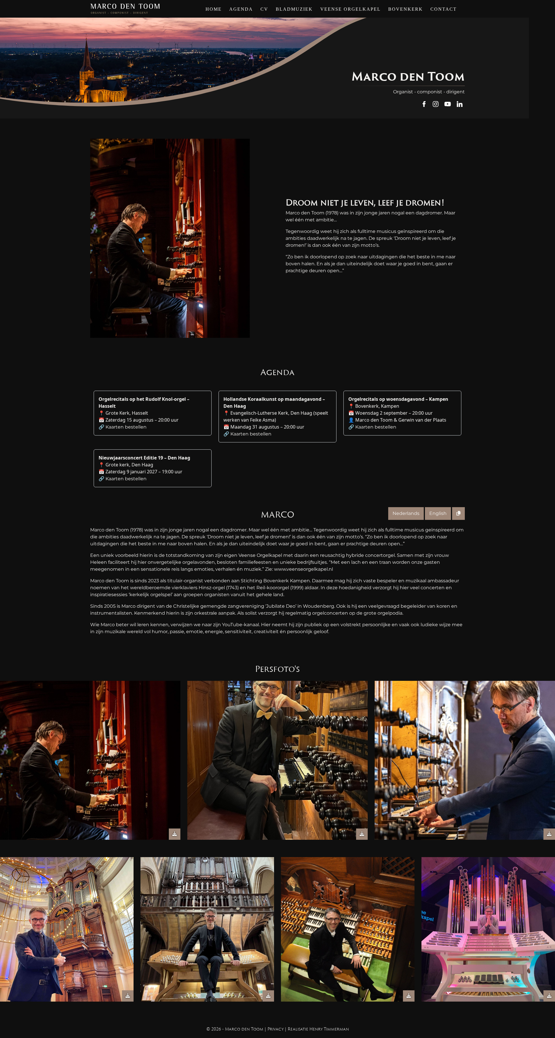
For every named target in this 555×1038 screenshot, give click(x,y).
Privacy (275, 1029)
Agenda (241, 9)
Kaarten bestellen (126, 427)
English (438, 513)
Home (214, 9)
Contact (443, 9)
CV (264, 9)
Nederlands (406, 513)
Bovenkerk (405, 9)
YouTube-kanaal (240, 624)
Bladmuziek (294, 9)
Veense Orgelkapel (350, 9)
